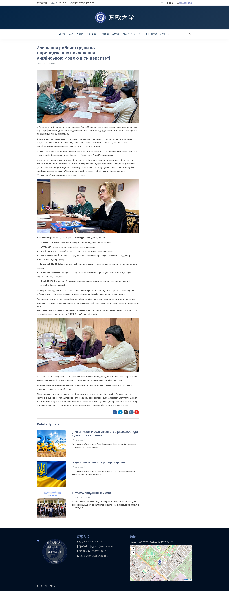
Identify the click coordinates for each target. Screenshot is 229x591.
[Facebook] (167, 3)
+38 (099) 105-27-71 (100, 551)
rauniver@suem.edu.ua (96, 555)
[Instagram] (170, 3)
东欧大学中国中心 (129, 34)
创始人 (71, 34)
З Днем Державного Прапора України (98, 462)
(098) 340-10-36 (88, 3)
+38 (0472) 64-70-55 (93, 541)
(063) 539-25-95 (77, 3)
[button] (43, 3)
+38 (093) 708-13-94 (104, 546)
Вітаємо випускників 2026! (91, 493)
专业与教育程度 (151, 34)
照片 (140, 34)
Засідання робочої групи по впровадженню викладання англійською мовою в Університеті (73, 53)
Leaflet (188, 579)
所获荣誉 (80, 34)
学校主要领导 (91, 34)
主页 (63, 34)
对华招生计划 (165, 34)
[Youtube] (173, 3)
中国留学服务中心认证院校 (109, 34)
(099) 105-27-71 (63, 3)
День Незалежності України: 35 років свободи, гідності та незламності (105, 434)
